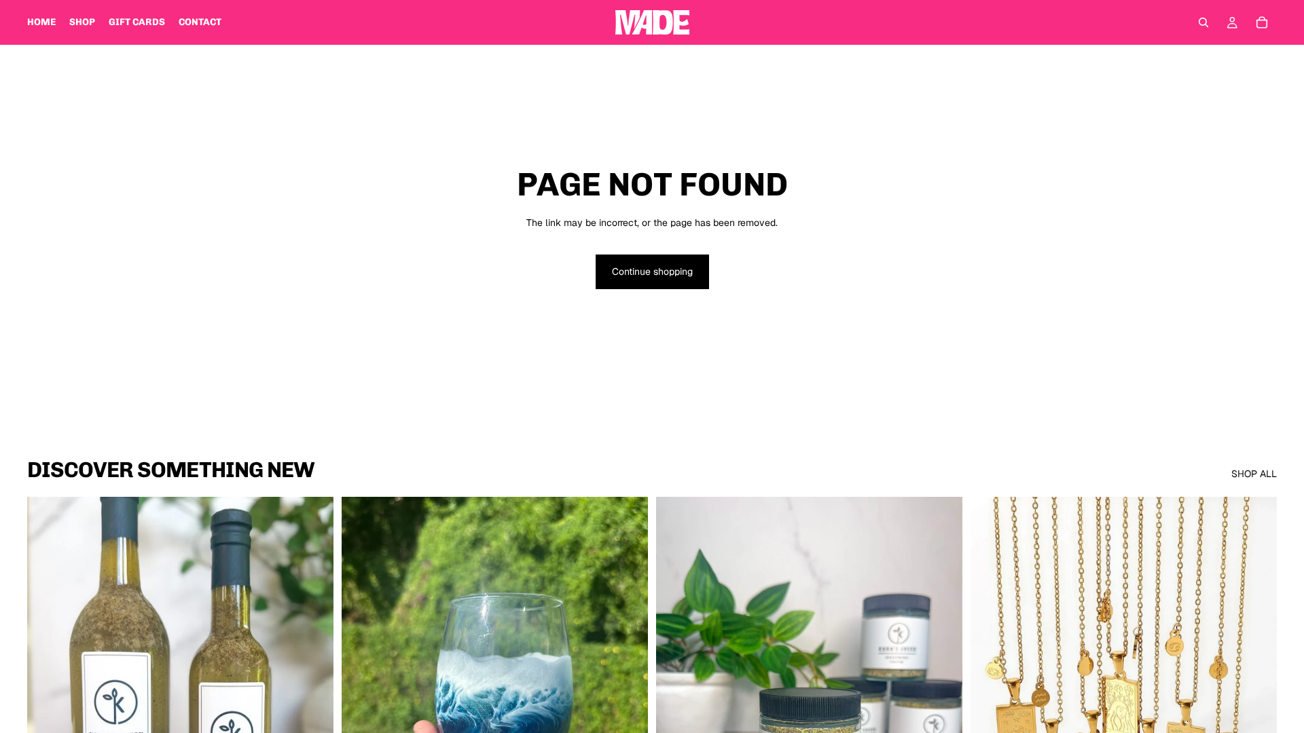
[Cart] (1262, 22)
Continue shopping (652, 271)
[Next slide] (627, 688)
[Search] (1203, 22)
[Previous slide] (362, 688)
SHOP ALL (1254, 474)
